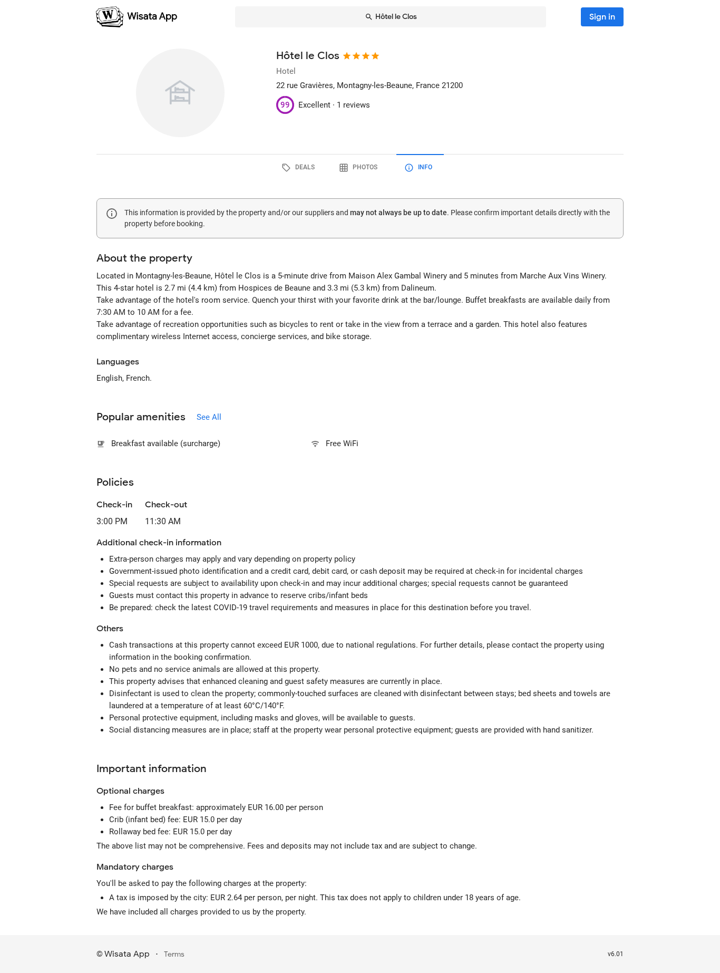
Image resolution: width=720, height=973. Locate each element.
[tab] (300, 167)
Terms (174, 954)
